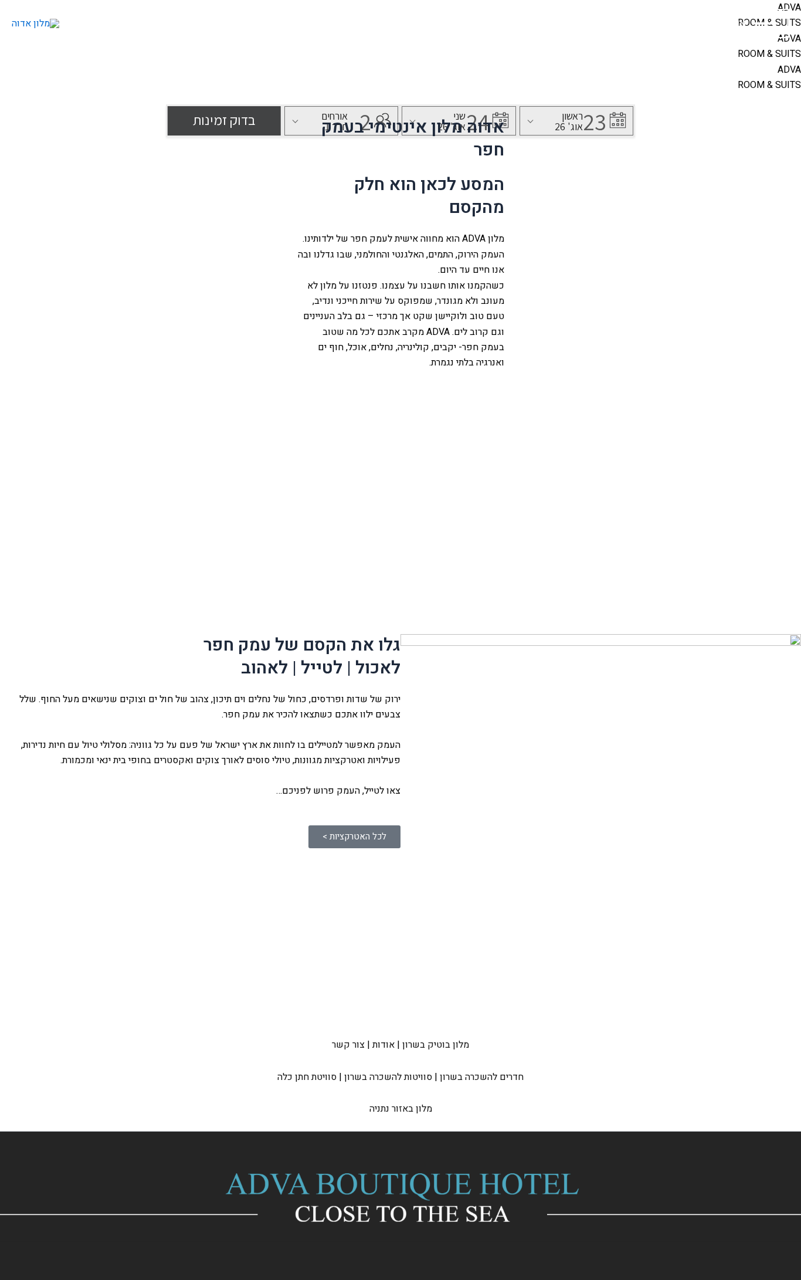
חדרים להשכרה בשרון (482, 1077)
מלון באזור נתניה (400, 1109)
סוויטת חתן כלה (307, 1077)
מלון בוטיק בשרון (435, 1045)
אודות (383, 1045)
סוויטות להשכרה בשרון (388, 1077)
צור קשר (348, 1045)
